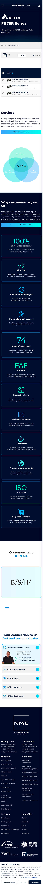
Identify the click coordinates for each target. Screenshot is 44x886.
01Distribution (20, 153)
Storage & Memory (8, 783)
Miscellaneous (6, 809)
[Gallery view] (5, 55)
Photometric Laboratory (10, 829)
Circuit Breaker (6, 772)
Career (24, 818)
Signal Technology (7, 780)
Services (5, 814)
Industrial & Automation (26, 761)
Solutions (27, 757)
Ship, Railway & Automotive (27, 795)
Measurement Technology (27, 789)
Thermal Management (6, 796)
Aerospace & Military (29, 780)
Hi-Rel (3, 801)
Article (9, 73)
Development (6, 822)
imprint (35, 877)
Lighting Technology (29, 776)
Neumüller (27, 814)
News (24, 826)
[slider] (21, 607)
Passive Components (8, 768)
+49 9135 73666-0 (25, 658)
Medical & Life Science (30, 784)
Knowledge (5, 833)
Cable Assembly (7, 805)
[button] (26, 170)
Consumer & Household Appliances (30, 768)
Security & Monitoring (30, 800)
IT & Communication (29, 772)
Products (5, 757)
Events (24, 829)
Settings (23, 882)
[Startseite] (21, 5)
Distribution (5, 818)
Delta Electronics (14, 45)
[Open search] (39, 6)
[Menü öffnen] (3, 6)
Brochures (25, 833)
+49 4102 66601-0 (28, 749)
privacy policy (24, 877)
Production (5, 826)
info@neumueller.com (27, 660)
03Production (34, 171)
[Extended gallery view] (9, 55)
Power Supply (6, 791)
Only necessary (9, 882)
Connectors (5, 787)
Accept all (35, 882)
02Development (9, 171)
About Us (25, 822)
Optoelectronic (6, 764)
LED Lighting (6, 760)
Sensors (4, 776)
